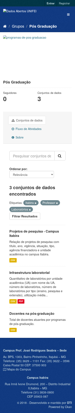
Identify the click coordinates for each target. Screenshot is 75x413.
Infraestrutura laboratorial (29, 272)
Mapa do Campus (19, 369)
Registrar (64, 3)
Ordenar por (17, 169)
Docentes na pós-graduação (31, 313)
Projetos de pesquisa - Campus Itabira (34, 233)
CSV (13, 260)
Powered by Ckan (60, 407)
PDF (21, 301)
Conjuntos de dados (28, 120)
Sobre (19, 137)
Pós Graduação (43, 26)
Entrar (51, 3)
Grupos (18, 26)
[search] (60, 156)
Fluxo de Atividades (28, 129)
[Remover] (35, 203)
